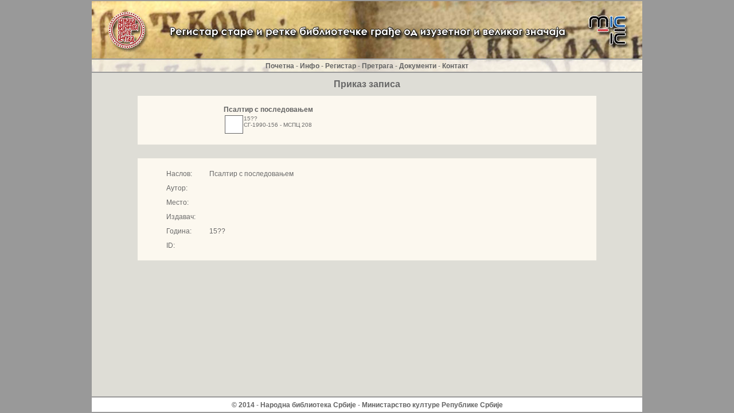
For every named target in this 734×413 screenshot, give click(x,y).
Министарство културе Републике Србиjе (432, 405)
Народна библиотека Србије (308, 405)
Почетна (280, 66)
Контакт (455, 66)
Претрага (377, 66)
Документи (417, 66)
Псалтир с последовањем (268, 110)
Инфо (309, 66)
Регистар (340, 66)
